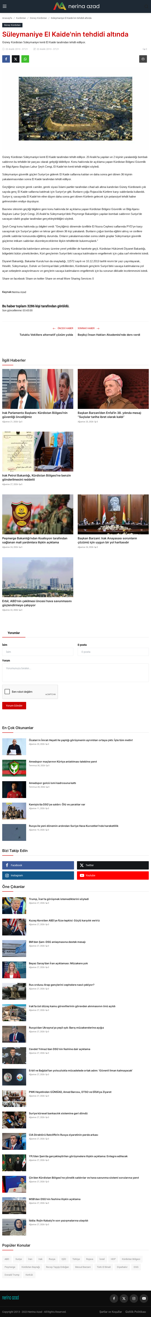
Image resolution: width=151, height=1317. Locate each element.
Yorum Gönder (14, 705)
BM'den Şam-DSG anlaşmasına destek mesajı (57, 941)
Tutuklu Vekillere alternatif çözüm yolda (46, 334)
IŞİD (64, 1259)
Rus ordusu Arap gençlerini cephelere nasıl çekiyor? (61, 984)
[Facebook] (114, 1298)
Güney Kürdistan (38, 18)
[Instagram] (134, 1298)
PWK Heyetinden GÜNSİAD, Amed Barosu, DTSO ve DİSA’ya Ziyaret (70, 1091)
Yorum (6, 660)
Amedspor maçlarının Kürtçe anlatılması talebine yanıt (63, 761)
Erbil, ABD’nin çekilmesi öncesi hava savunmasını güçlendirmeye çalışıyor (37, 603)
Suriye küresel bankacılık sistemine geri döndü (58, 1113)
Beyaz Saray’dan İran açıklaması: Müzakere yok (58, 963)
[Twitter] (124, 1298)
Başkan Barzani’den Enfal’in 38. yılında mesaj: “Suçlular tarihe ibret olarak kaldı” (110, 415)
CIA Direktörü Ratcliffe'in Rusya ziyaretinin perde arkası (63, 1134)
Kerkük (29, 1274)
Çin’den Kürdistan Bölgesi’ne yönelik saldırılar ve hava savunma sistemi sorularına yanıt (84, 1177)
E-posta (82, 644)
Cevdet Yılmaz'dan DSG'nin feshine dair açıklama (59, 1049)
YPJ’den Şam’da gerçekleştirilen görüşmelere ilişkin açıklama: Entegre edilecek (78, 1156)
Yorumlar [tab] (14, 633)
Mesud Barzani (83, 1267)
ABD (7, 1259)
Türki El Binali (104, 1267)
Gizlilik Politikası (135, 1311)
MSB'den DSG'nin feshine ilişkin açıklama (54, 1199)
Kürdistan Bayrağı (31, 1267)
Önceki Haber (65, 328)
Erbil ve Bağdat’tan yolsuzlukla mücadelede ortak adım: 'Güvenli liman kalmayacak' (81, 1070)
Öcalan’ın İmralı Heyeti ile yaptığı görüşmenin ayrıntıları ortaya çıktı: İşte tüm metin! (81, 740)
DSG (136, 1267)
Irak (40, 1259)
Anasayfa (7, 18)
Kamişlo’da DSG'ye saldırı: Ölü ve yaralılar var (57, 804)
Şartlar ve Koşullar (110, 1311)
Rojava (89, 1259)
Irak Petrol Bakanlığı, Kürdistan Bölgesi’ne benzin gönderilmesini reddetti (36, 477)
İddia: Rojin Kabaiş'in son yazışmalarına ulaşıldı (58, 1220)
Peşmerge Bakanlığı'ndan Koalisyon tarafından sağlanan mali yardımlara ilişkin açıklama (34, 540)
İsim (4, 644)
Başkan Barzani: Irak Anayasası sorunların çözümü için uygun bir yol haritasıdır (107, 540)
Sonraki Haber (86, 328)
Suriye (18, 1259)
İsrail (102, 1259)
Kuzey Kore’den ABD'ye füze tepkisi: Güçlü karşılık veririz (64, 920)
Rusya (52, 1259)
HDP (113, 1259)
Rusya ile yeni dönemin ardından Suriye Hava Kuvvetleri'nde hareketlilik (73, 825)
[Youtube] (144, 1298)
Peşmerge (10, 1267)
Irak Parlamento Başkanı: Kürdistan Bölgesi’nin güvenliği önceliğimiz (35, 415)
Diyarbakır (122, 1267)
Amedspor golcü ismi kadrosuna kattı (52, 783)
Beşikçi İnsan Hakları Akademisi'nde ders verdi (109, 334)
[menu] (4, 6)
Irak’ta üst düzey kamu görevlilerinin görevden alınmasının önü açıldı (72, 1006)
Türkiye (76, 1259)
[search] (146, 6)
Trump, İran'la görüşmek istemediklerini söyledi (59, 899)
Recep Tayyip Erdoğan (57, 1267)
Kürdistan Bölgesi (131, 1259)
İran (30, 1259)
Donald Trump (12, 1274)
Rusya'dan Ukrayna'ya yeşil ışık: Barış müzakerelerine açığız (66, 1027)
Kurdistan (21, 18)
